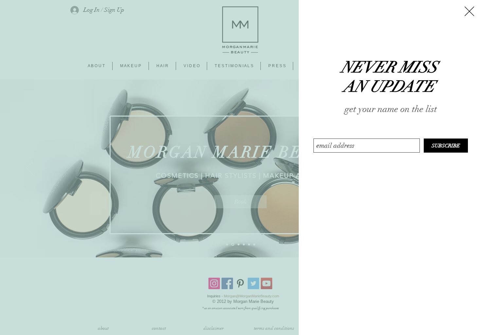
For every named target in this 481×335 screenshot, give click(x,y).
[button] (469, 11)
